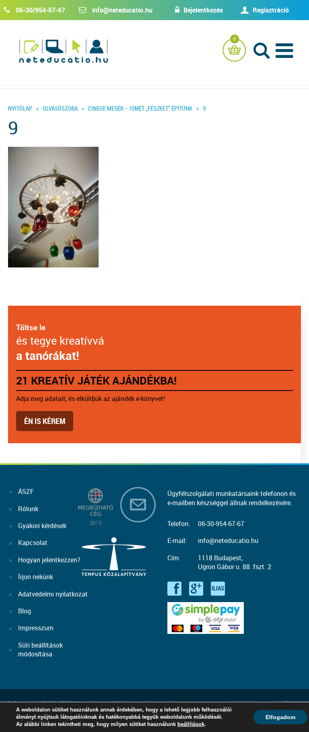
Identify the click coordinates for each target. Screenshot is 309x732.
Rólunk (28, 508)
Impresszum (36, 627)
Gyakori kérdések (42, 525)
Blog (24, 611)
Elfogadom (280, 717)
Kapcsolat (32, 542)
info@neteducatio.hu (122, 10)
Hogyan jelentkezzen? (49, 559)
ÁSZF (26, 491)
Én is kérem (44, 420)
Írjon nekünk (35, 576)
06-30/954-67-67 (40, 10)
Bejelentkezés (203, 10)
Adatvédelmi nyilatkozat (53, 594)
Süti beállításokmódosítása (40, 649)
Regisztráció (271, 10)
